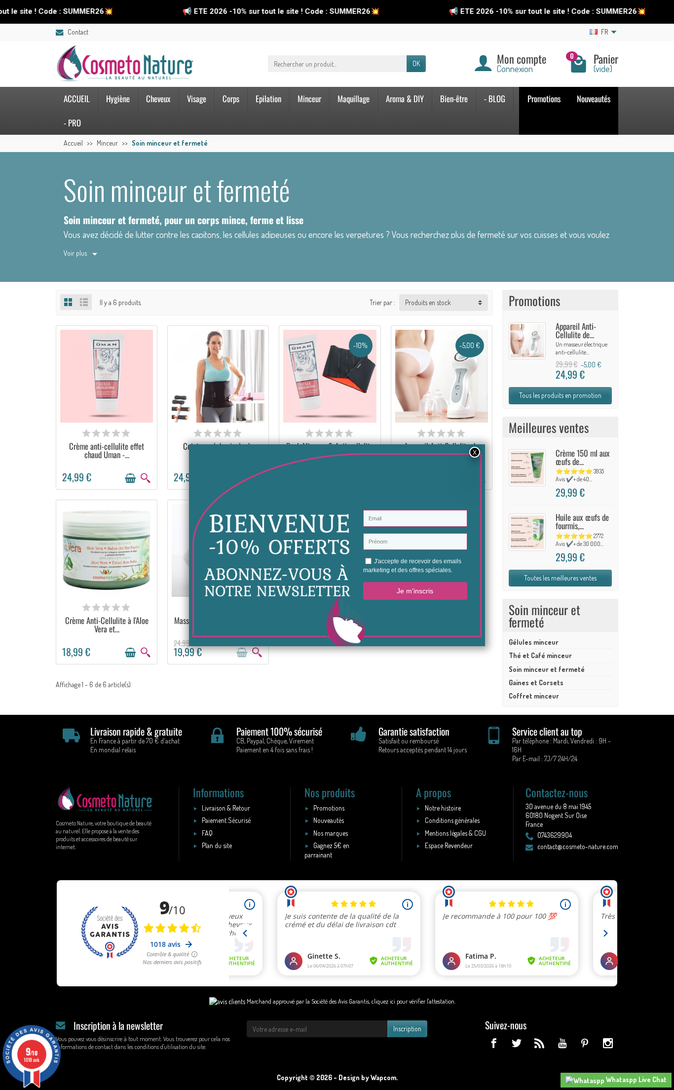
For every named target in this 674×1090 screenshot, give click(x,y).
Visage (196, 98)
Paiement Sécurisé (226, 820)
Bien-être (454, 98)
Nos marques (330, 833)
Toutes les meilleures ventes (560, 578)
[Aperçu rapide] (145, 478)
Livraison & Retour (226, 808)
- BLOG (494, 98)
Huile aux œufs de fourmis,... (582, 521)
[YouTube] (561, 1042)
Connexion (515, 68)
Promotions (544, 98)
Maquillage (353, 98)
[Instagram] (607, 1042)
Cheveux (158, 98)
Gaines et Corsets (536, 682)
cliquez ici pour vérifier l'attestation (413, 1001)
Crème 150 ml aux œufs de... (583, 457)
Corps (231, 98)
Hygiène (118, 98)
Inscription (407, 1028)
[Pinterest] (585, 1042)
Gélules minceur (534, 642)
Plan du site (217, 845)
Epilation (268, 98)
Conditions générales (452, 820)
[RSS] (539, 1042)
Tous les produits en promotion (560, 395)
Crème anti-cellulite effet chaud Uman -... (106, 450)
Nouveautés (593, 98)
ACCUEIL (77, 98)
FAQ (207, 833)
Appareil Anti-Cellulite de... (576, 330)
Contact (78, 32)
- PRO (72, 123)
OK (416, 63)
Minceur (309, 98)
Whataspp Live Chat (635, 1079)
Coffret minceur (534, 696)
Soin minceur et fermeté (547, 669)
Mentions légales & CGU (455, 833)
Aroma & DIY (405, 98)
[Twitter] (516, 1042)
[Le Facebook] (493, 1042)
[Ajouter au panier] (130, 478)
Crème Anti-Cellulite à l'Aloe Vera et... (107, 624)
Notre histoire (443, 808)
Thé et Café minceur (540, 655)
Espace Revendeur (449, 845)
